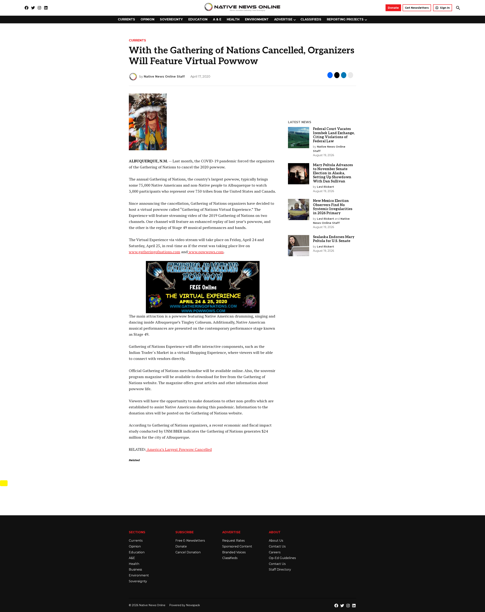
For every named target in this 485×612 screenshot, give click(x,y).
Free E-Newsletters (190, 540)
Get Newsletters (417, 7)
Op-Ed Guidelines (282, 558)
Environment (257, 19)
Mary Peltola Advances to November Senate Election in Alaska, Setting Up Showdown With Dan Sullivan (333, 173)
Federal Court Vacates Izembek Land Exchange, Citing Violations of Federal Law (334, 135)
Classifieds (310, 19)
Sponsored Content (237, 546)
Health (233, 19)
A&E (132, 558)
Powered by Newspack (184, 605)
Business (135, 569)
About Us (276, 540)
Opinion (147, 19)
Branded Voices (234, 552)
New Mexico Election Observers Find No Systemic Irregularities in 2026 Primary (332, 207)
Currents (126, 19)
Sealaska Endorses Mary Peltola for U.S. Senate (333, 239)
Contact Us (277, 546)
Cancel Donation (188, 552)
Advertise (283, 19)
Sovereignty (171, 19)
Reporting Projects (345, 19)
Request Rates (233, 540)
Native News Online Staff (164, 76)
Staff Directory (280, 569)
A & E (217, 19)
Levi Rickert (325, 186)
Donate (393, 7)
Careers (274, 552)
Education (197, 19)
